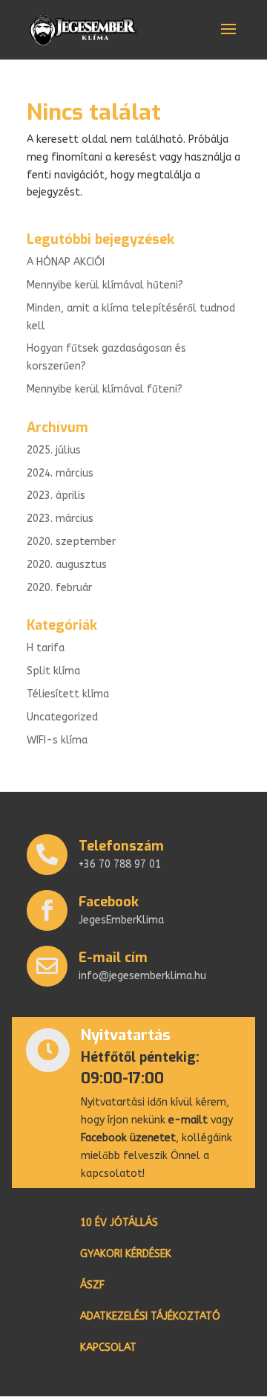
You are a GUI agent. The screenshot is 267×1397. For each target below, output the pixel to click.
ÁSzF (92, 1285)
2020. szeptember (71, 541)
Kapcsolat (108, 1348)
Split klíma (53, 671)
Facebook (109, 902)
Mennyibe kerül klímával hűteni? (105, 285)
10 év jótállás (119, 1223)
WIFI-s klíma (57, 740)
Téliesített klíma (68, 694)
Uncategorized (62, 717)
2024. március (60, 473)
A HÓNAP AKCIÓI (66, 262)
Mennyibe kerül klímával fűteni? (104, 389)
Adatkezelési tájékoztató (150, 1317)
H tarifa (46, 648)
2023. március (60, 518)
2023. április (56, 495)
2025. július (54, 450)
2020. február (59, 587)
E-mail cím (113, 958)
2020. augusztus (67, 564)
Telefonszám (121, 846)
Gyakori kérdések (125, 1254)
